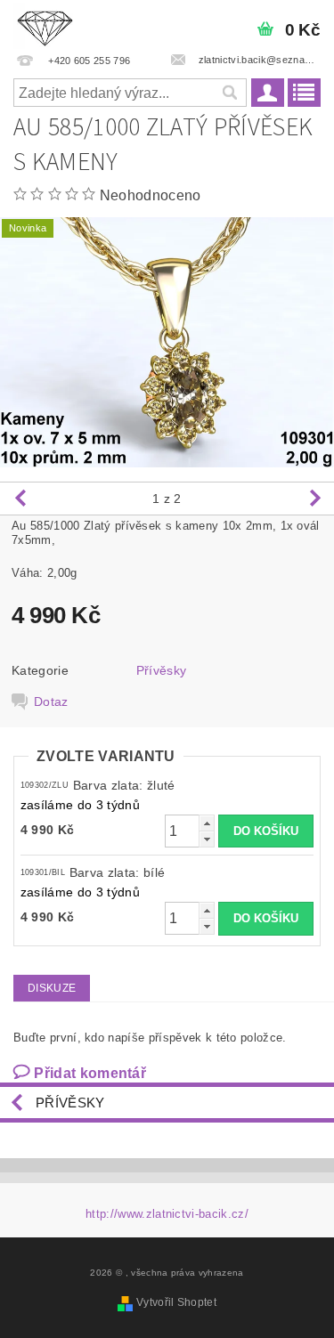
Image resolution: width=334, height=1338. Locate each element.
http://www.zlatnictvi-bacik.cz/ (167, 1214)
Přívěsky (161, 670)
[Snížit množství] (207, 839)
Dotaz (51, 701)
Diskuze (52, 988)
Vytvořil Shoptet (176, 1302)
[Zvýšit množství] (207, 823)
